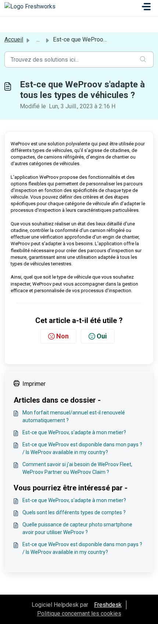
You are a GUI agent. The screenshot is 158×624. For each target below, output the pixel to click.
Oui (102, 336)
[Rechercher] (143, 59)
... (38, 39)
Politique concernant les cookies (79, 613)
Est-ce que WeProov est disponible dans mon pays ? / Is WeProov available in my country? (82, 448)
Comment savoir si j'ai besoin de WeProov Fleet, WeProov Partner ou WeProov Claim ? (77, 468)
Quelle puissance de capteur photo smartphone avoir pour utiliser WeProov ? (77, 528)
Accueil (13, 39)
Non (62, 336)
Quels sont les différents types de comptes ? (74, 512)
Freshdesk (108, 604)
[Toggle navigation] (146, 6)
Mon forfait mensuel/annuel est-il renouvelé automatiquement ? (73, 416)
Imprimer (34, 383)
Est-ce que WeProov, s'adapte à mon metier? (74, 432)
